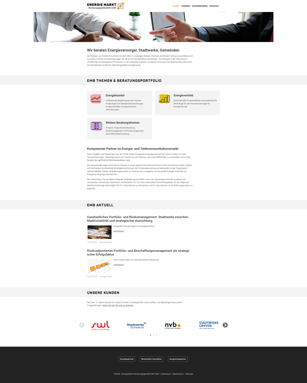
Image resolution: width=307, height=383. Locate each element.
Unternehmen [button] (200, 6)
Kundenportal (126, 359)
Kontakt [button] (214, 6)
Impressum (166, 373)
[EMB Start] (105, 5)
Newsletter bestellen (151, 359)
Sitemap (189, 373)
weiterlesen (118, 231)
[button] (150, 335)
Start (176, 6)
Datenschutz (178, 373)
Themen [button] (185, 6)
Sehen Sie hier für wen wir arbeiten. (118, 305)
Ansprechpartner (178, 359)
